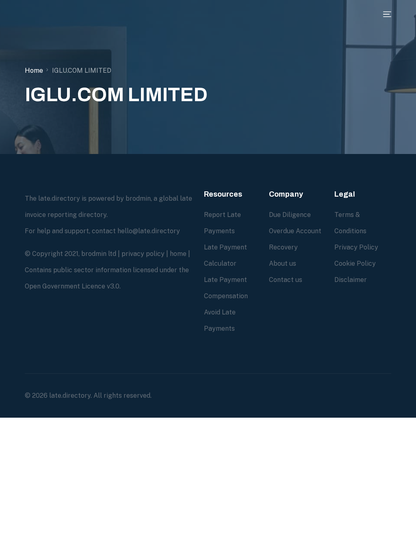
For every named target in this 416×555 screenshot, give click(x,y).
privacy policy (143, 254)
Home (34, 70)
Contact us (285, 280)
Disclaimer (350, 280)
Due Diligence (290, 215)
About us (282, 263)
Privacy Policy (356, 247)
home (178, 254)
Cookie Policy (355, 263)
